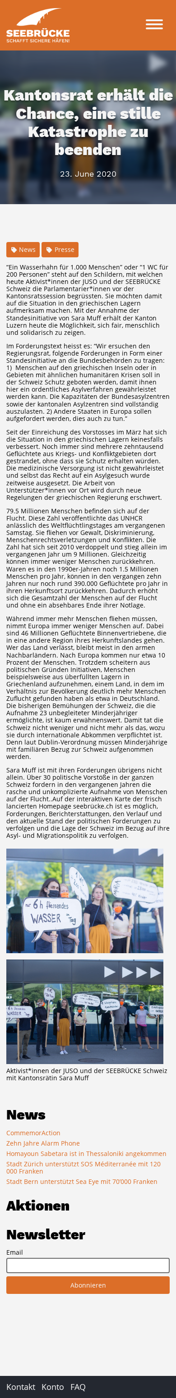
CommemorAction (33, 1132)
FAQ (78, 1386)
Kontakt (20, 1386)
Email (14, 1252)
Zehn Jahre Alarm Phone (43, 1143)
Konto (53, 1386)
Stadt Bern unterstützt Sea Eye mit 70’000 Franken (81, 1181)
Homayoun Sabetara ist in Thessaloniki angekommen (86, 1153)
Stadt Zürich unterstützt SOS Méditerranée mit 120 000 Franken (83, 1167)
